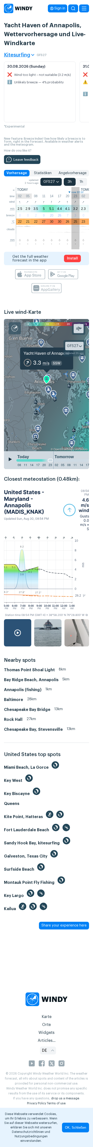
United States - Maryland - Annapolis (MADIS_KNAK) (24, 502)
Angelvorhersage (73, 173)
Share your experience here (64, 925)
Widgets (46, 1033)
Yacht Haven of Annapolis (46, 353)
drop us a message (65, 1098)
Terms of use (56, 1103)
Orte (46, 1025)
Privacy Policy (36, 1103)
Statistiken (43, 173)
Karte (47, 1017)
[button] (76, 510)
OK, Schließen (75, 1127)
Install (72, 258)
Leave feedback (25, 159)
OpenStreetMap (63, 449)
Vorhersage (16, 173)
